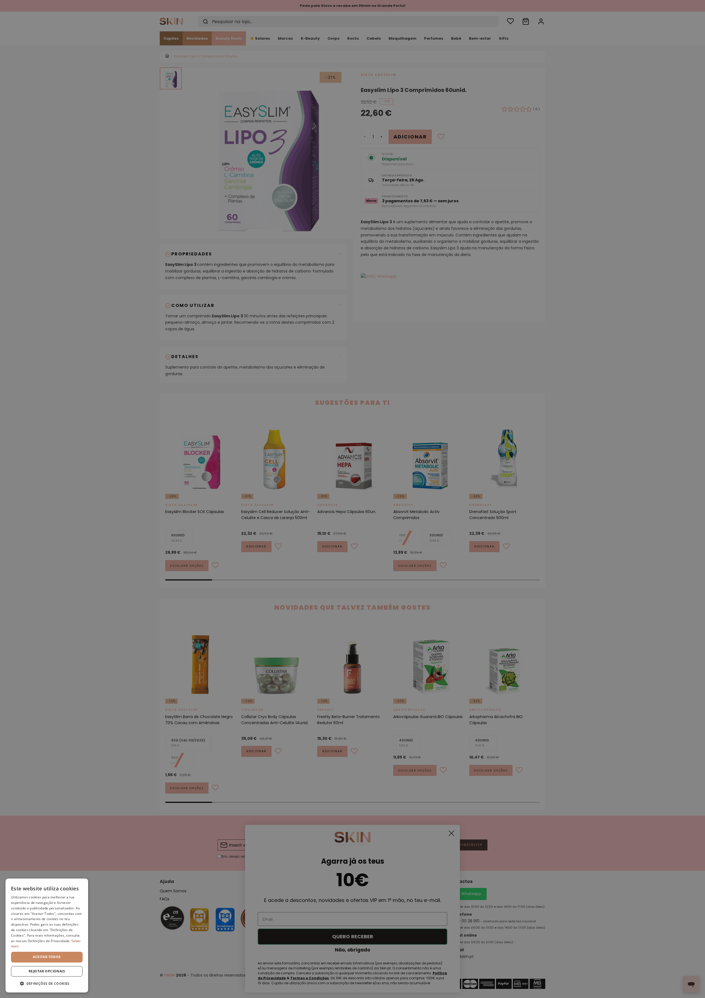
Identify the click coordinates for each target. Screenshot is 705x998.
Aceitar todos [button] (47, 957)
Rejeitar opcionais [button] (47, 971)
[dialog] (47, 935)
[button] (47, 983)
